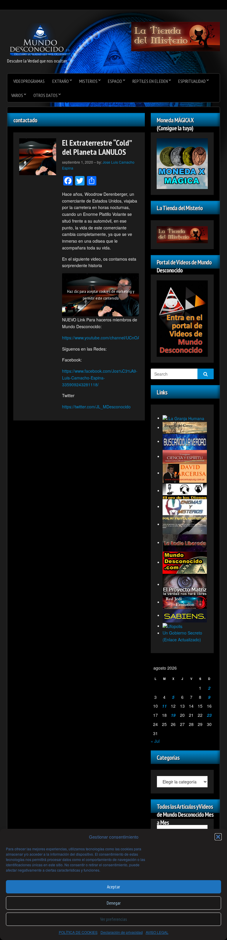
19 (173, 715)
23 (209, 715)
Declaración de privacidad (121, 932)
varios (17, 95)
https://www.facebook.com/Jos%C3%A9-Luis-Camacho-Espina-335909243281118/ (99, 377)
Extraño (60, 81)
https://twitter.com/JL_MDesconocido (96, 407)
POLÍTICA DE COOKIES (78, 932)
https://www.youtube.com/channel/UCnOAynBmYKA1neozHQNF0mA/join (130, 338)
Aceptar (113, 887)
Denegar (114, 903)
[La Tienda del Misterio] (175, 36)
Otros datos (45, 95)
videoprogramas (29, 81)
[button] (218, 837)
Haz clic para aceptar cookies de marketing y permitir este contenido (100, 295)
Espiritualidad (192, 81)
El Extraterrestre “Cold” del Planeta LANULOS (97, 147)
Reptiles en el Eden (150, 81)
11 (164, 706)
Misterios (88, 81)
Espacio (115, 81)
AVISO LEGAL (157, 932)
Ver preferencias (113, 919)
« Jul (155, 741)
